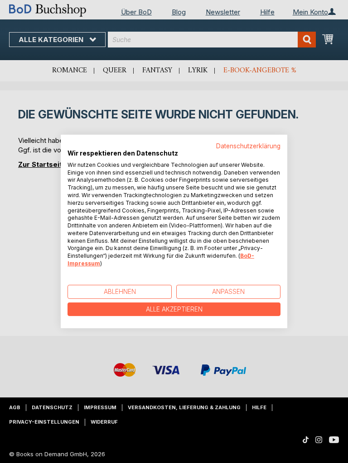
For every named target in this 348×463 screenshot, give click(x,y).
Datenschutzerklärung (248, 146)
